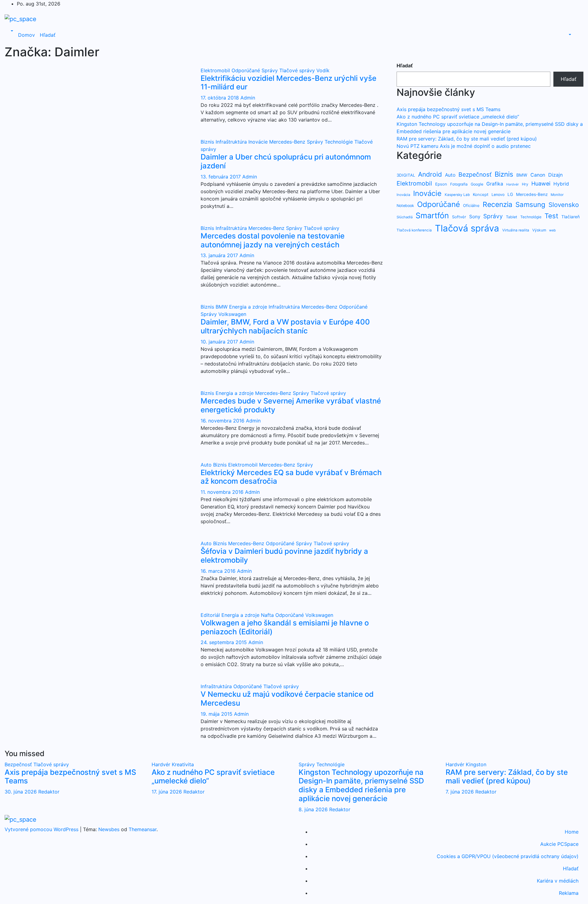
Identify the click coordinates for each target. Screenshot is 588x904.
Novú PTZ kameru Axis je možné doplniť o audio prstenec (464, 146)
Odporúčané (247, 70)
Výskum (539, 230)
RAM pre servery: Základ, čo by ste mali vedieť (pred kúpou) (467, 139)
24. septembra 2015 (224, 642)
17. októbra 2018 (220, 98)
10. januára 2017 (220, 342)
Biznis (208, 142)
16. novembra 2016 (223, 421)
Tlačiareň (570, 216)
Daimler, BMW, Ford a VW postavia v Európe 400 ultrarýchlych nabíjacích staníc (285, 326)
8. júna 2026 (314, 809)
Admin (247, 98)
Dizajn (555, 175)
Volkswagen (232, 314)
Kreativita (183, 764)
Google (477, 184)
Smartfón (432, 215)
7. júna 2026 (460, 792)
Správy (270, 70)
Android (430, 174)
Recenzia (497, 204)
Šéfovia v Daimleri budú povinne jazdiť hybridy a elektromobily (284, 556)
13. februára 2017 (221, 177)
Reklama (569, 893)
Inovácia (403, 195)
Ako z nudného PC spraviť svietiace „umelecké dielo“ (458, 117)
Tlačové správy (297, 70)
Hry (525, 184)
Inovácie (258, 142)
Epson (441, 184)
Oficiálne (471, 205)
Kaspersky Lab (457, 195)
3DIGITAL (406, 175)
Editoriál (211, 615)
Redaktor (48, 792)
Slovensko (563, 204)
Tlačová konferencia (414, 230)
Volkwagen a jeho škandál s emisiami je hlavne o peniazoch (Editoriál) (285, 627)
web (552, 230)
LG (510, 194)
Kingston (476, 764)
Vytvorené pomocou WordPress (42, 829)
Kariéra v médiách (558, 881)
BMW (222, 307)
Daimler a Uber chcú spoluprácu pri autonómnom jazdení (286, 161)
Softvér (459, 216)
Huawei (540, 183)
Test (551, 216)
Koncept (480, 194)
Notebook (405, 205)
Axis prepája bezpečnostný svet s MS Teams (448, 109)
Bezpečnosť (475, 174)
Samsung (530, 204)
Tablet (511, 217)
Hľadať (47, 35)
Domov (26, 35)
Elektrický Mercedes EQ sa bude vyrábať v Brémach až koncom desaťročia (291, 477)
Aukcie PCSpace (559, 844)
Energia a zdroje (249, 307)
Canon (537, 175)
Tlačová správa (467, 228)
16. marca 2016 (219, 571)
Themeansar (142, 829)
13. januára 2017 (220, 255)
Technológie (339, 142)
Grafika (494, 184)
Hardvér (512, 184)
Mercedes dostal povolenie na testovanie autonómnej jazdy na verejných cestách (273, 240)
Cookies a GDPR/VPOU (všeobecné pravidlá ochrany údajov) (508, 856)
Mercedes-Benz (288, 142)
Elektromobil (216, 70)
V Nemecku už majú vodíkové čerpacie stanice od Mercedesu (287, 698)
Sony (474, 216)
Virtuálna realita (515, 230)
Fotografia (459, 184)
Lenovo (498, 194)
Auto (207, 465)
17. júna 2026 (167, 792)
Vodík (323, 70)
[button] (11, 31)
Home (572, 832)
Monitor (557, 195)
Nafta (268, 615)
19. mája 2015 (217, 714)
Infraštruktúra (232, 142)
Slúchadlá (405, 217)
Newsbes (108, 829)
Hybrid (561, 184)
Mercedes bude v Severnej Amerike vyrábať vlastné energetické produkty (291, 405)
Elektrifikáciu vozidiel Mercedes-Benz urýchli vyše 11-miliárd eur (288, 83)
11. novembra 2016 (223, 492)
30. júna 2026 (21, 792)
